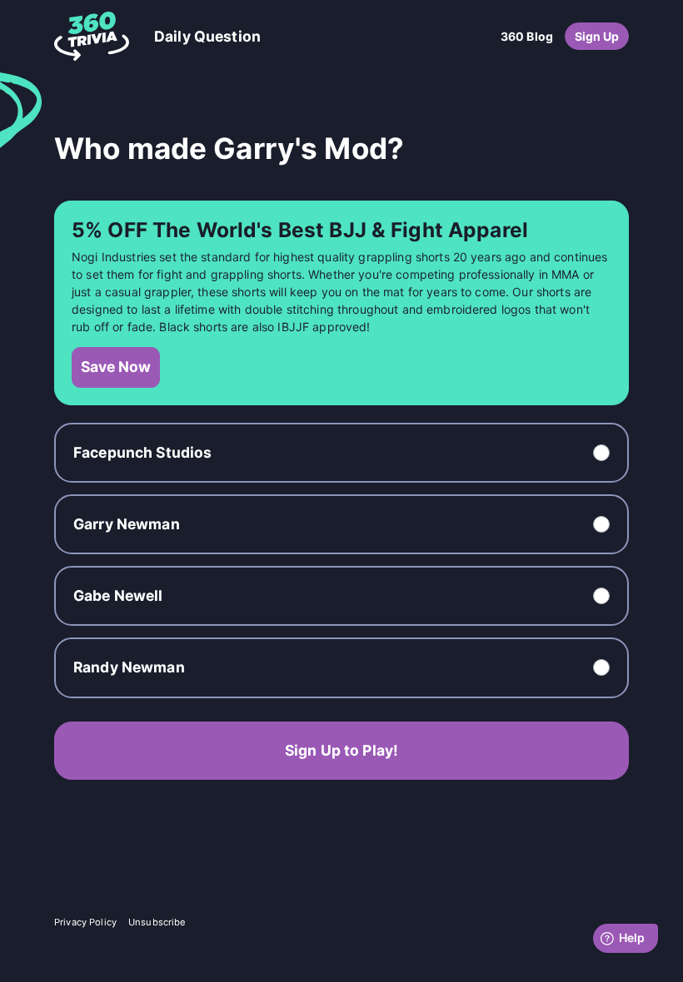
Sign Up (597, 36)
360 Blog (527, 36)
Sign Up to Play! (341, 750)
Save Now (116, 366)
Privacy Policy (85, 922)
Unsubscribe (157, 922)
